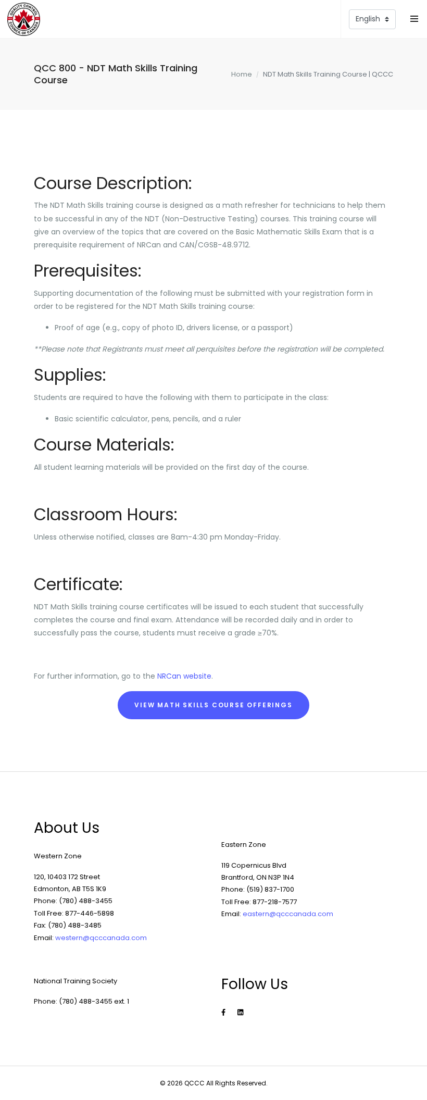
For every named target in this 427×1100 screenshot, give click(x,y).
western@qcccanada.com (101, 938)
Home (241, 74)
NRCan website (184, 676)
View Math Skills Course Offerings (213, 705)
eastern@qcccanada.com (288, 914)
